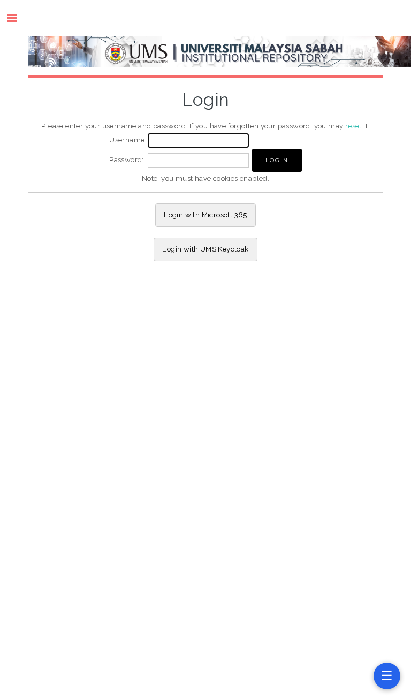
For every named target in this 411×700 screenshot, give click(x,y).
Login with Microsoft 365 (205, 214)
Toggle (17, 18)
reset (353, 125)
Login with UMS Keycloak (205, 249)
